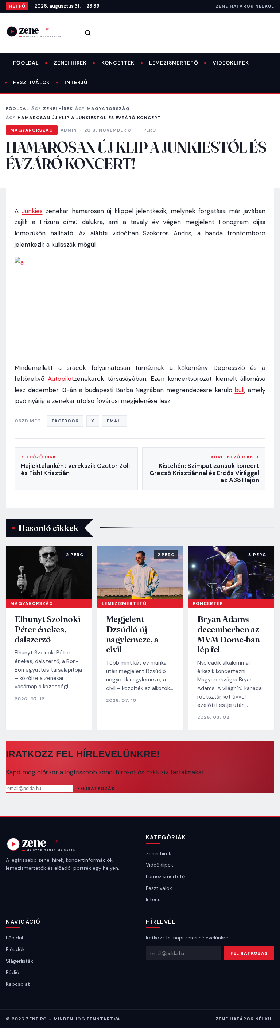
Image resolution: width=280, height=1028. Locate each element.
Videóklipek (159, 864)
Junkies (32, 211)
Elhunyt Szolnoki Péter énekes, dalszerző (47, 629)
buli (239, 390)
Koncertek (118, 62)
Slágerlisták (19, 961)
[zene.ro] (38, 31)
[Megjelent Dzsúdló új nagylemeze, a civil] (140, 572)
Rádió (12, 972)
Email (114, 421)
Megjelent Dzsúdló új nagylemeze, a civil (132, 634)
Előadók (15, 949)
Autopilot (61, 379)
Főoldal (26, 62)
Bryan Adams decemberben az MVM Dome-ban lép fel (228, 634)
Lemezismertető (173, 62)
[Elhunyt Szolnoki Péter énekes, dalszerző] (49, 572)
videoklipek (231, 62)
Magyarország (108, 109)
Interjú (76, 82)
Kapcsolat (18, 984)
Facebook (65, 421)
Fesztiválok (31, 82)
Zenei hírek (70, 62)
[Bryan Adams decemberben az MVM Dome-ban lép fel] (231, 572)
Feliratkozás (95, 788)
